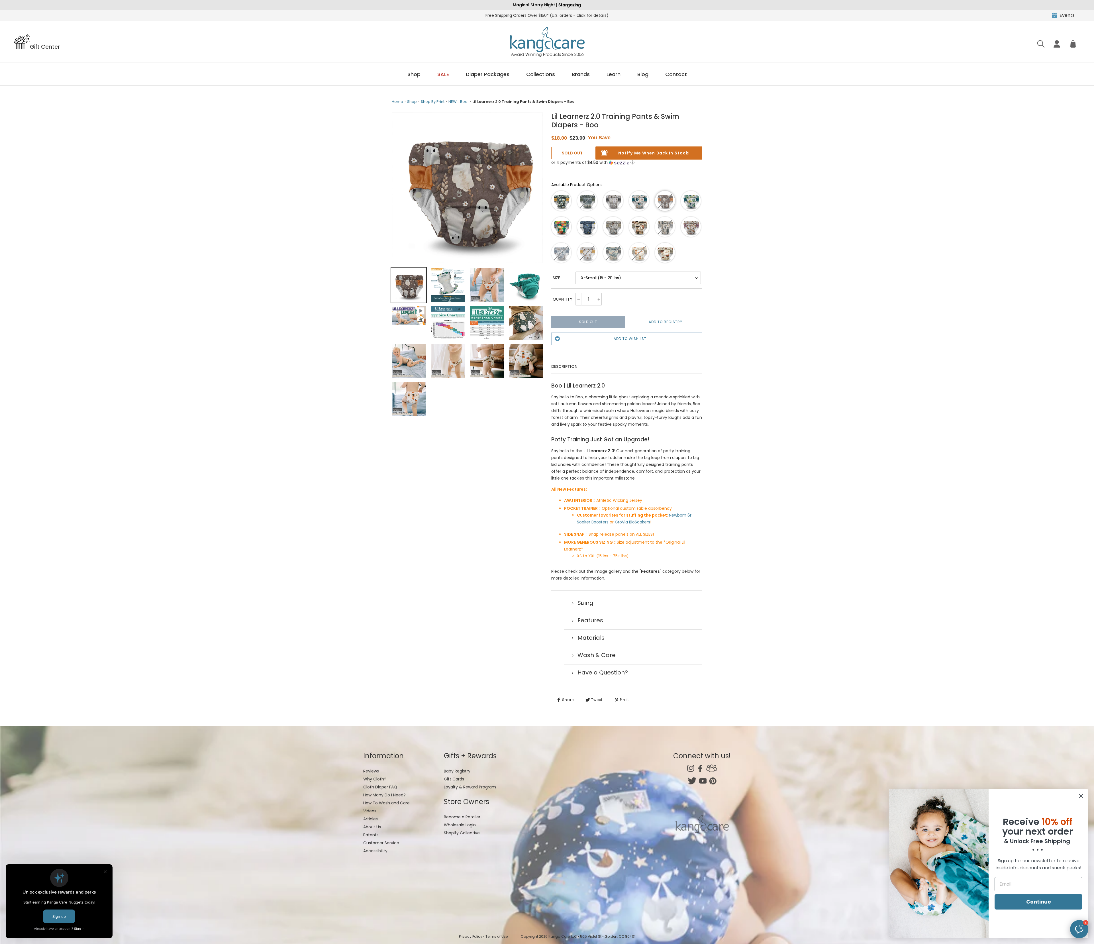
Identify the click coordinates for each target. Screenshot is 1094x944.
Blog (642, 74)
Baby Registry (457, 771)
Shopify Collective (462, 833)
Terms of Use (496, 936)
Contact (676, 74)
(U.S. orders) (547, 15)
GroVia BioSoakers (632, 522)
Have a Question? (602, 672)
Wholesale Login (460, 825)
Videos (369, 811)
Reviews (371, 771)
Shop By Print (432, 101)
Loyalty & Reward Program (470, 787)
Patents (371, 835)
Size (556, 278)
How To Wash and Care (386, 803)
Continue (1038, 901)
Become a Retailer (462, 817)
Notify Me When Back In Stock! (654, 153)
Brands (581, 74)
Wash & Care (596, 655)
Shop (414, 74)
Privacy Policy (470, 936)
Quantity (562, 299)
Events (1067, 15)
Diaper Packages (487, 74)
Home (397, 101)
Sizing (585, 603)
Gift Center (45, 46)
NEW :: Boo (458, 101)
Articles (370, 819)
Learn (614, 74)
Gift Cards (454, 779)
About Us (372, 827)
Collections (540, 74)
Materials (591, 638)
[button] (592, 163)
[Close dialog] (1081, 796)
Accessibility (375, 851)
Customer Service (381, 843)
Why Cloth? (374, 779)
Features (590, 620)
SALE (443, 74)
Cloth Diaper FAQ (380, 787)
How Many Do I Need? (384, 795)
